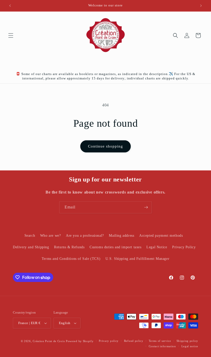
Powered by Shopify (80, 341)
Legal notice (189, 346)
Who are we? (50, 235)
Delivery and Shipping (31, 247)
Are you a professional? (85, 235)
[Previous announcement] (10, 5)
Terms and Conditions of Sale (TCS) (71, 259)
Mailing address (121, 235)
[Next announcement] (201, 5)
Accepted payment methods (161, 235)
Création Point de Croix (49, 341)
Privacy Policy (184, 247)
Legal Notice (156, 247)
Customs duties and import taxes (116, 247)
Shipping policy (187, 340)
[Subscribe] (146, 207)
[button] (10, 35)
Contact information (162, 346)
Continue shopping (105, 146)
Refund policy (133, 340)
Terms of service (160, 340)
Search (29, 235)
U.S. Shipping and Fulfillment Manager (137, 259)
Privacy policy (109, 340)
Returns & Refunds (69, 247)
